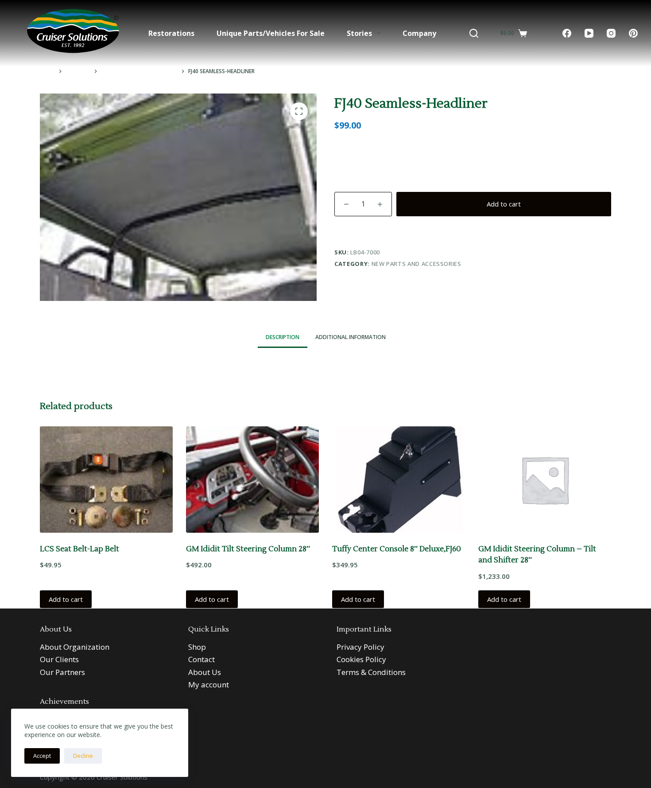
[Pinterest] (633, 33)
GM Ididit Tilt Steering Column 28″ (248, 549)
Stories (359, 33)
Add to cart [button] (66, 599)
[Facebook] (566, 33)
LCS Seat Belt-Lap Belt (79, 549)
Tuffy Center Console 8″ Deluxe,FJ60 (396, 549)
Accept (42, 756)
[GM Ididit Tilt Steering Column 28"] (252, 479)
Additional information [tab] (350, 337)
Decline (83, 756)
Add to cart (504, 203)
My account (208, 684)
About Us (204, 672)
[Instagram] (611, 33)
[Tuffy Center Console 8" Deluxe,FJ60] (398, 479)
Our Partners (62, 672)
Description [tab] (282, 337)
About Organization (74, 647)
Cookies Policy (361, 659)
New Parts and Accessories (416, 264)
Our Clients (59, 659)
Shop (197, 647)
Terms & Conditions (371, 672)
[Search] (473, 33)
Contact (201, 659)
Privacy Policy (360, 647)
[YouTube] (589, 33)
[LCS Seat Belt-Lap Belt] (106, 479)
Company (419, 33)
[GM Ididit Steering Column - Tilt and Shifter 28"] (544, 479)
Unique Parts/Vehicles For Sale (271, 33)
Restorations (171, 33)
